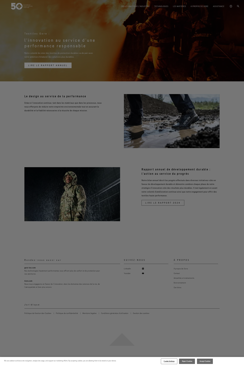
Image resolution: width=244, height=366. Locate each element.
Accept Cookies (205, 361)
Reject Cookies (187, 361)
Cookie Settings (169, 361)
